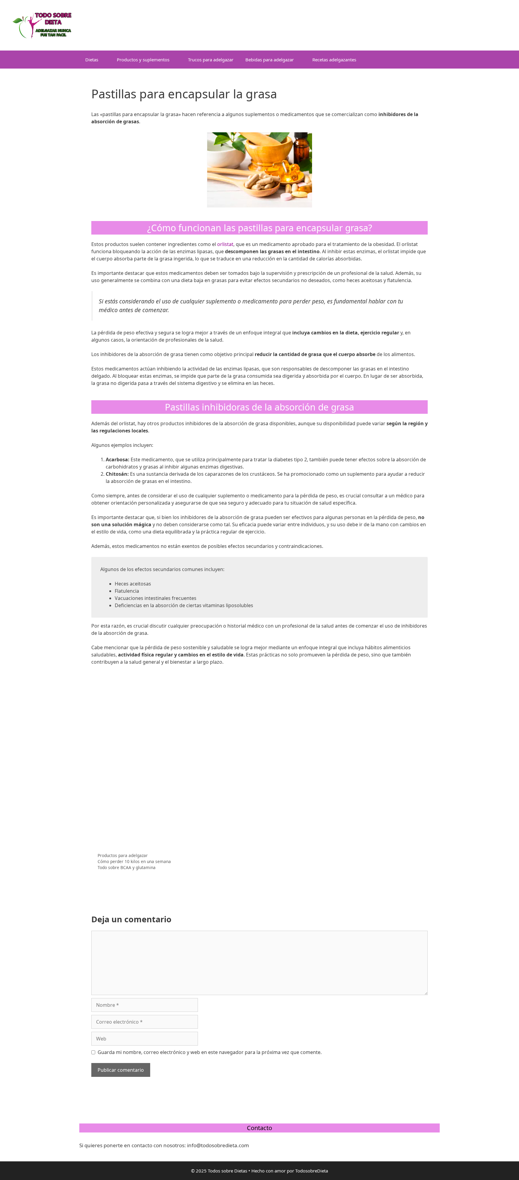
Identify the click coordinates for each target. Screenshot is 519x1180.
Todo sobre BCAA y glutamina (127, 867)
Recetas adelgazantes (334, 60)
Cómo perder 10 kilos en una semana (134, 861)
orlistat (225, 244)
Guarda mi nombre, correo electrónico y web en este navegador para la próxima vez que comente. (210, 1052)
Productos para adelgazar (123, 855)
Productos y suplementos (143, 60)
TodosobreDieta (311, 1171)
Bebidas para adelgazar (269, 60)
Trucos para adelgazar (210, 60)
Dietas (91, 60)
